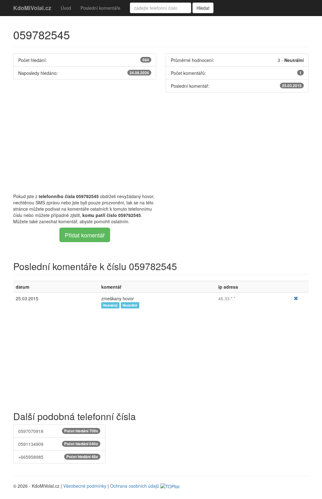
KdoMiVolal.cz (32, 8)
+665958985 (58, 457)
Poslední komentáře (100, 8)
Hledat (203, 8)
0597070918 (58, 431)
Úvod (66, 8)
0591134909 (58, 444)
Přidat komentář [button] (85, 235)
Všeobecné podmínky (84, 486)
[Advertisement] (161, 143)
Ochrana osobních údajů (134, 486)
